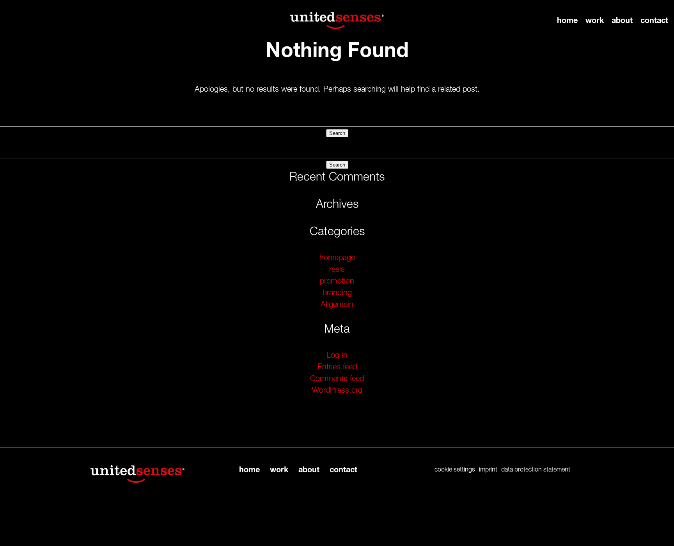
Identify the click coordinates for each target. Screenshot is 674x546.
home (567, 21)
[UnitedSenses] (337, 20)
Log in (337, 355)
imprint (488, 470)
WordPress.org (337, 390)
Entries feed (337, 367)
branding (337, 293)
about (622, 21)
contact (654, 21)
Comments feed (337, 379)
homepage (337, 258)
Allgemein (337, 304)
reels (337, 269)
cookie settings (455, 470)
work (594, 21)
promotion (337, 281)
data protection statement (535, 470)
